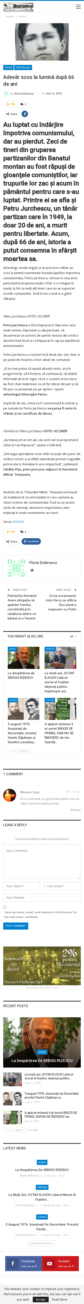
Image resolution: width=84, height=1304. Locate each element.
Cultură (13, 700)
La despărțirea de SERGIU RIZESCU (42, 1060)
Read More (59, 1299)
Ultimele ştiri (23, 67)
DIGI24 (18, 521)
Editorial (50, 649)
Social (8, 67)
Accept (40, 1299)
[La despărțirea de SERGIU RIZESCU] (23, 658)
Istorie (12, 649)
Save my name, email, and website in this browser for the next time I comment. (40, 914)
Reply (77, 810)
